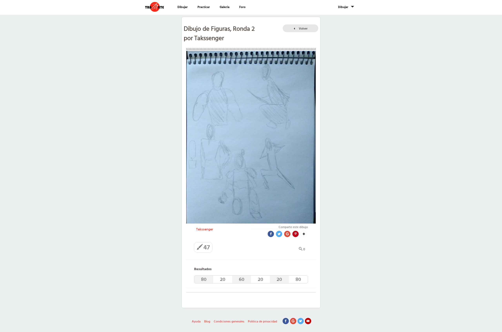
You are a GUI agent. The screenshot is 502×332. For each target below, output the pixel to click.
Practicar (203, 7)
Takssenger (204, 229)
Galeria (224, 7)
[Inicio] (158, 7)
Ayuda (196, 321)
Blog (207, 321)
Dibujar (182, 7)
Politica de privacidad (262, 321)
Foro (242, 7)
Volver (302, 28)
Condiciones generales (229, 321)
